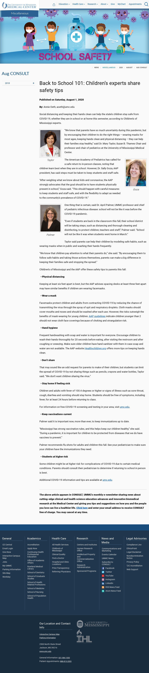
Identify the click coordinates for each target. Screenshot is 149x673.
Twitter (108, 572)
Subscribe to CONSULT (107, 563)
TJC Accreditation (134, 566)
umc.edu (124, 406)
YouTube (108, 576)
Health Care (77, 4)
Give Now (6, 552)
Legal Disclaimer (134, 552)
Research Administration (83, 566)
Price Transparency (60, 568)
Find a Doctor (58, 558)
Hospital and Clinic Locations (60, 563)
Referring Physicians (61, 572)
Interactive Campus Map (11, 557)
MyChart (122, 4)
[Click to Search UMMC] (146, 4)
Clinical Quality (58, 554)
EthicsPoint (132, 548)
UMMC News (107, 558)
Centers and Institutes (87, 545)
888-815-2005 (65, 661)
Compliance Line (134, 545)
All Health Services (60, 545)
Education (63, 4)
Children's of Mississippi (57, 549)
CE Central (7, 545)
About (103, 4)
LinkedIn (108, 583)
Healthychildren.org (95, 348)
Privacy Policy (133, 562)
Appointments (135, 4)
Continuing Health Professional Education (35, 554)
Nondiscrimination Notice (135, 557)
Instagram (109, 579)
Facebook (109, 568)
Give (113, 4)
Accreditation (33, 545)
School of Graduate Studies (36, 577)
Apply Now (32, 548)
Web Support (132, 569)
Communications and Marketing (111, 550)
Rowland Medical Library (35, 568)
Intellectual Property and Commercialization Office (86, 557)
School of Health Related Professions (36, 583)
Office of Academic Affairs (35, 561)
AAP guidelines (97, 316)
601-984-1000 (64, 658)
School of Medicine (35, 588)
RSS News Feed (111, 587)
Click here (82, 507)
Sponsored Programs (86, 571)
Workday (6, 577)
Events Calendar (109, 554)
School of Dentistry (35, 572)
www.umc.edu (45, 651)
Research (92, 4)
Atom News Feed (112, 591)
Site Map (6, 573)
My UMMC (7, 566)
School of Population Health (36, 597)
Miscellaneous (20, 13)
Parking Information (11, 569)
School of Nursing (35, 592)
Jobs (4, 562)
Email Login (7, 548)
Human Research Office (85, 549)
